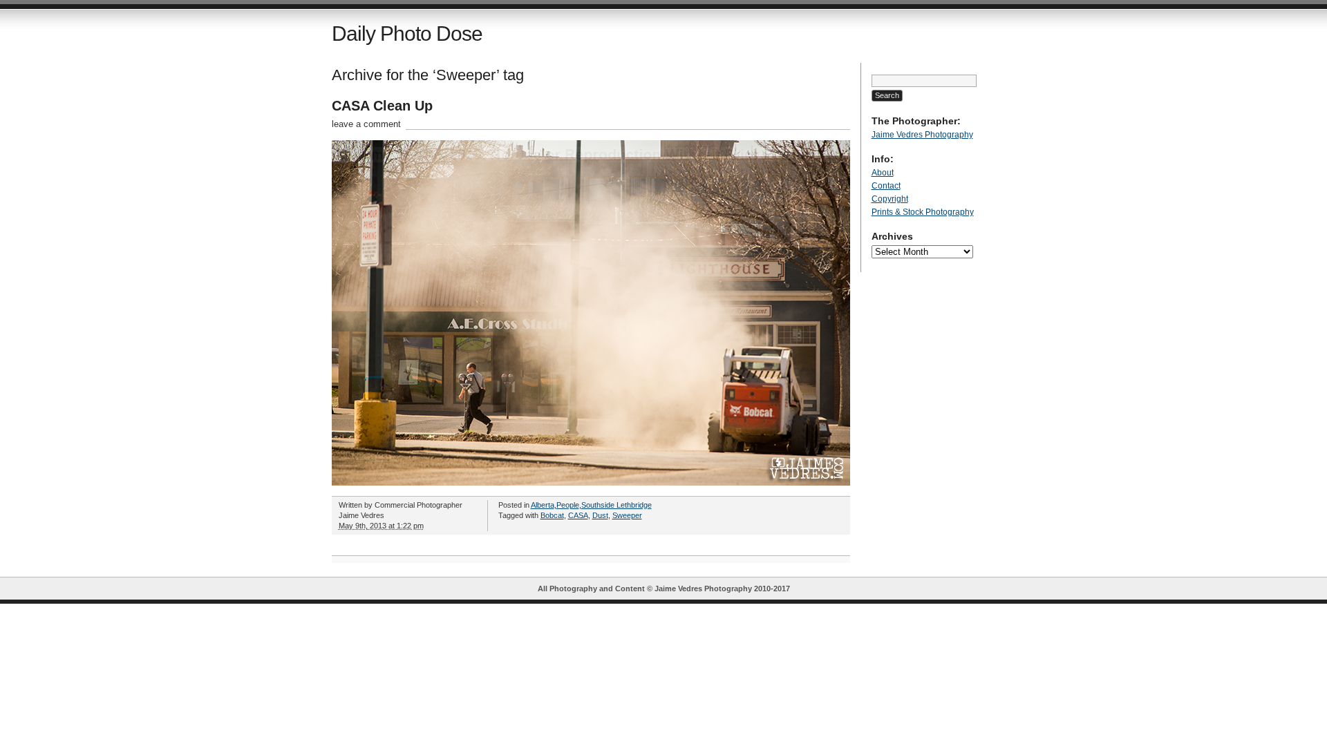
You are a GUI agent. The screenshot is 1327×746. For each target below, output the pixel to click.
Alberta (542, 505)
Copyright (890, 199)
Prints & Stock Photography (923, 212)
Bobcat (552, 515)
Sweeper (627, 515)
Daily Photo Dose (407, 33)
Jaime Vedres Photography (922, 135)
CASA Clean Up (382, 105)
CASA (578, 515)
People (567, 505)
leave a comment (366, 124)
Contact (886, 186)
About (883, 173)
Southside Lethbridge (616, 505)
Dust (600, 515)
